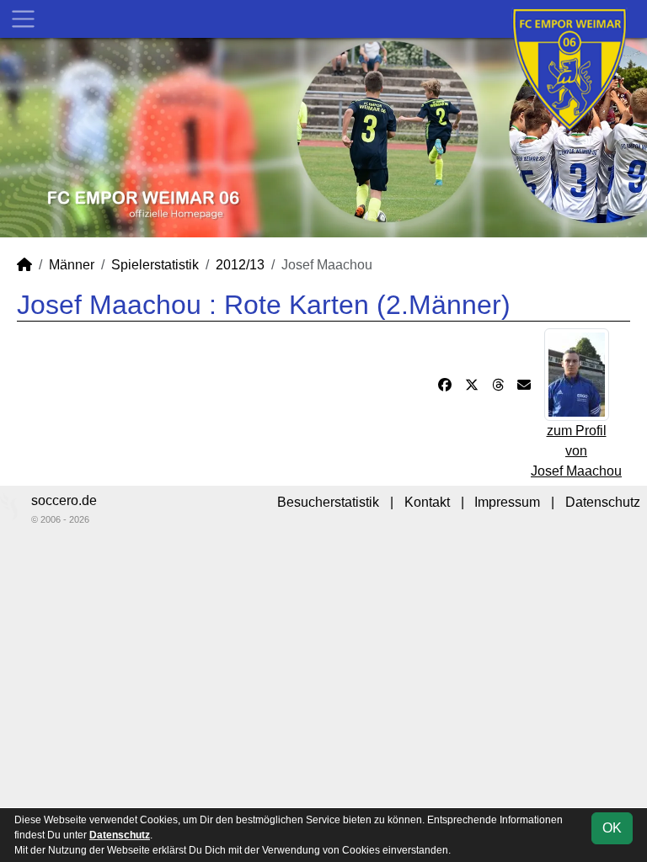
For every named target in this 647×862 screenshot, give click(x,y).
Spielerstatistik (155, 265)
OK (612, 828)
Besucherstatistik (328, 502)
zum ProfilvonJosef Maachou (576, 450)
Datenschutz (602, 502)
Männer (71, 265)
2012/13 (240, 265)
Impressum (507, 502)
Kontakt (427, 502)
